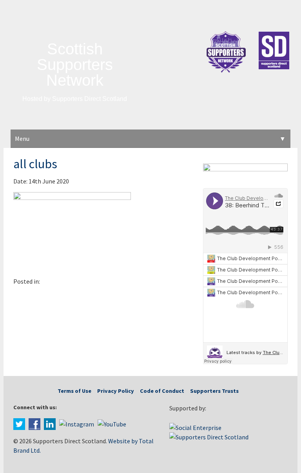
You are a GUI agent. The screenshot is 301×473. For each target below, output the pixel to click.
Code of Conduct (162, 390)
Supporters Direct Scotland (89, 98)
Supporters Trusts (214, 390)
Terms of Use (74, 390)
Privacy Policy (115, 390)
